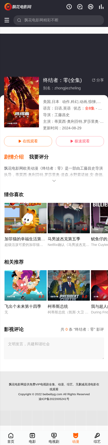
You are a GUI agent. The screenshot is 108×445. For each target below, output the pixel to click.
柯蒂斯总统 (58, 306)
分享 (98, 80)
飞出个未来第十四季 (22, 306)
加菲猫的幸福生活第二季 (26, 239)
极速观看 (80, 141)
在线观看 (28, 141)
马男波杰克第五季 (64, 239)
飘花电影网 (16, 384)
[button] (16, 157)
